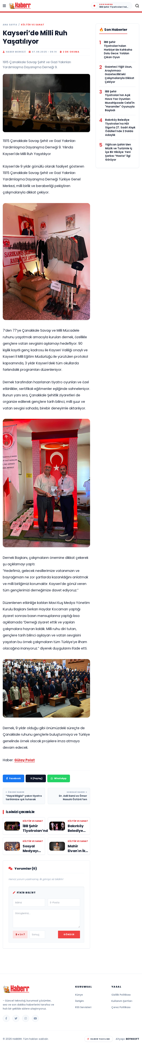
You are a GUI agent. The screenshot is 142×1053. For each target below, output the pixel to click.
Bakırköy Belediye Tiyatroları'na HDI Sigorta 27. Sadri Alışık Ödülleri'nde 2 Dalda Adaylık (120, 127)
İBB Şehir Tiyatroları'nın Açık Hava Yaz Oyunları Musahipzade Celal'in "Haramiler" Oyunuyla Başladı (120, 101)
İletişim (79, 1001)
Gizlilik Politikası (121, 994)
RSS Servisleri (83, 1007)
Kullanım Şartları (121, 1001)
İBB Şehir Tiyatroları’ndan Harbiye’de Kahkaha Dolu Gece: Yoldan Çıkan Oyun (118, 49)
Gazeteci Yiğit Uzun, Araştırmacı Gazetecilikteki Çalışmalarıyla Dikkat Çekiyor (119, 74)
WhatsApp (60, 778)
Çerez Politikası (121, 1007)
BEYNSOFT (132, 1039)
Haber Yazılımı (100, 1039)
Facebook (15, 778)
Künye (79, 994)
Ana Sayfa (10, 24)
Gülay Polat (24, 760)
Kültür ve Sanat (32, 24)
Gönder (69, 934)
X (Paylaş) (36, 778)
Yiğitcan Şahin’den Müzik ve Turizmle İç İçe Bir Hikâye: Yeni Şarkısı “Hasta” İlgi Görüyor (118, 152)
